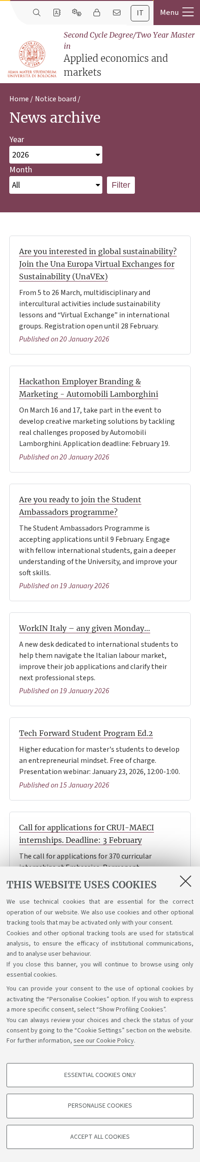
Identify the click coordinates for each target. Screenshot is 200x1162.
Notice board (55, 99)
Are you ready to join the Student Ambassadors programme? (80, 506)
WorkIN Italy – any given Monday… (84, 628)
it (140, 13)
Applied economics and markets (129, 54)
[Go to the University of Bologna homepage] (32, 59)
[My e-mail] (117, 13)
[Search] (37, 13)
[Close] (185, 880)
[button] (176, 12)
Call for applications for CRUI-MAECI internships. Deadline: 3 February (86, 834)
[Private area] (97, 13)
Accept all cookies (100, 1137)
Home (19, 99)
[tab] (140, 13)
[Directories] (57, 13)
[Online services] (77, 13)
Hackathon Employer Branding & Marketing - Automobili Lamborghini (88, 388)
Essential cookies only (100, 1075)
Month (20, 170)
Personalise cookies (100, 1105)
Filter (121, 185)
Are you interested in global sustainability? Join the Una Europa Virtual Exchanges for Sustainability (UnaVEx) (98, 264)
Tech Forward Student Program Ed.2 (86, 733)
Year (16, 139)
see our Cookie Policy (103, 1040)
